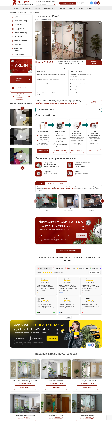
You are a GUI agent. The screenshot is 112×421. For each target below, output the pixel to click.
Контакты (98, 8)
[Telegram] (91, 3)
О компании (26, 8)
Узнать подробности (94, 102)
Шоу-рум (62, 8)
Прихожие (18, 37)
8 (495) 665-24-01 (82, 1)
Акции (81, 8)
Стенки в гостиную (21, 33)
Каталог (37, 8)
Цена (40, 183)
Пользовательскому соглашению (63, 240)
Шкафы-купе (22, 12)
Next (22, 168)
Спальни (17, 44)
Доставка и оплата (50, 8)
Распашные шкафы (21, 21)
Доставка (51, 183)
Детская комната (20, 41)
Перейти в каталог (94, 150)
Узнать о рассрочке (77, 150)
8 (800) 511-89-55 (82, 3)
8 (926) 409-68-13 (82, 5)
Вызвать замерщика (60, 150)
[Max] (95, 3)
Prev (22, 108)
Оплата (62, 183)
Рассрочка (72, 8)
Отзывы (89, 8)
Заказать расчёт (94, 62)
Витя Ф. (88, 298)
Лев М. (88, 279)
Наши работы (19, 54)
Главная (16, 8)
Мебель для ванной (18, 49)
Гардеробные (19, 29)
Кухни (16, 17)
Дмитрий (66, 279)
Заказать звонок (68, 3)
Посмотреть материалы (68, 250)
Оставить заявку (43, 150)
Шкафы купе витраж (35, 12)
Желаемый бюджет (66, 235)
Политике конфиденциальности (48, 240)
